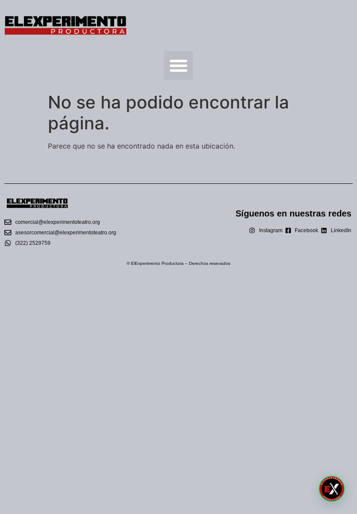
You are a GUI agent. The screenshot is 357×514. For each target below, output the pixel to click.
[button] (178, 65)
